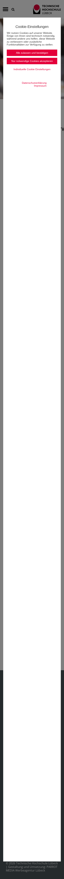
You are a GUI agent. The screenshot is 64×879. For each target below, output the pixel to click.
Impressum (40, 85)
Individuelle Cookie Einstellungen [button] (32, 69)
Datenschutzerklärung (34, 82)
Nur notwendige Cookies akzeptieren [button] (32, 61)
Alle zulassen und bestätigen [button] (32, 52)
